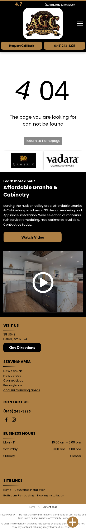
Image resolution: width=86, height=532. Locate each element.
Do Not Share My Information (35, 514)
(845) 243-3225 (17, 411)
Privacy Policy (7, 514)
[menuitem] (8, 490)
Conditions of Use (62, 514)
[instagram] (14, 420)
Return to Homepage (43, 140)
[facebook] (6, 420)
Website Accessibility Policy (53, 517)
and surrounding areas (21, 390)
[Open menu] (80, 23)
